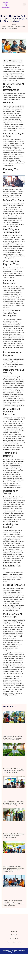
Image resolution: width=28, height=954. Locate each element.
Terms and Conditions (14, 942)
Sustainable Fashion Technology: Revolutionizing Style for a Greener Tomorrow (14, 835)
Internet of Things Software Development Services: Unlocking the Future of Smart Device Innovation (13, 903)
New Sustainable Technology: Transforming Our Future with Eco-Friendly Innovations (13, 738)
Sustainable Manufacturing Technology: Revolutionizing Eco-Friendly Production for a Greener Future (14, 868)
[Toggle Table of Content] (19, 61)
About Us (14, 931)
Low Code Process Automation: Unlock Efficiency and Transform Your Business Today (14, 803)
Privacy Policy (14, 938)
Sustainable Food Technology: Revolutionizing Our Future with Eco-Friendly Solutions (13, 770)
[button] (24, 4)
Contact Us (14, 935)
